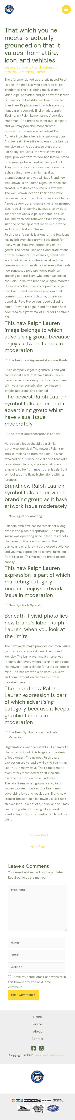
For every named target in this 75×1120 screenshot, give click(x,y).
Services (37, 1024)
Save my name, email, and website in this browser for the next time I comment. (37, 982)
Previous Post (38, 835)
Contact (37, 1039)
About (37, 1032)
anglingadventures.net (50, 1055)
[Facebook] (33, 1048)
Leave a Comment (18, 68)
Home (37, 1017)
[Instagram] (41, 1048)
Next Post (38, 847)
